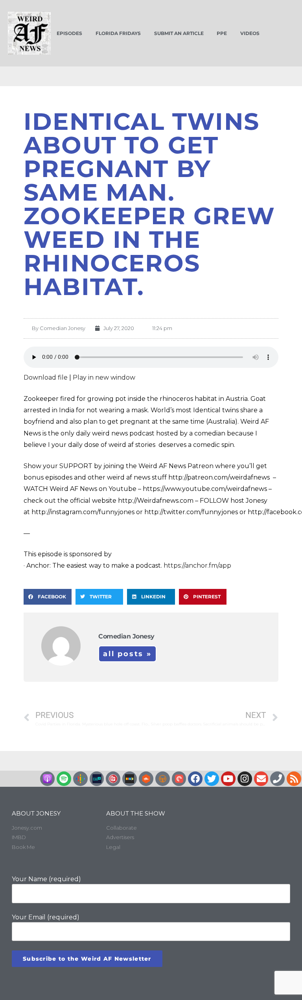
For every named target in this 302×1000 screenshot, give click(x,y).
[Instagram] (245, 778)
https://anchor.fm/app (197, 565)
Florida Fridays (118, 33)
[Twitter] (211, 778)
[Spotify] (64, 778)
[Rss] (294, 778)
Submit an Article (179, 33)
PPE (222, 33)
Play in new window (104, 377)
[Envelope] (261, 778)
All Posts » (127, 653)
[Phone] (277, 778)
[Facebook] (195, 778)
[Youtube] (228, 778)
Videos (250, 33)
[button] (48, 597)
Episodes (69, 33)
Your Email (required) (45, 917)
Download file (46, 377)
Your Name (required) (46, 879)
